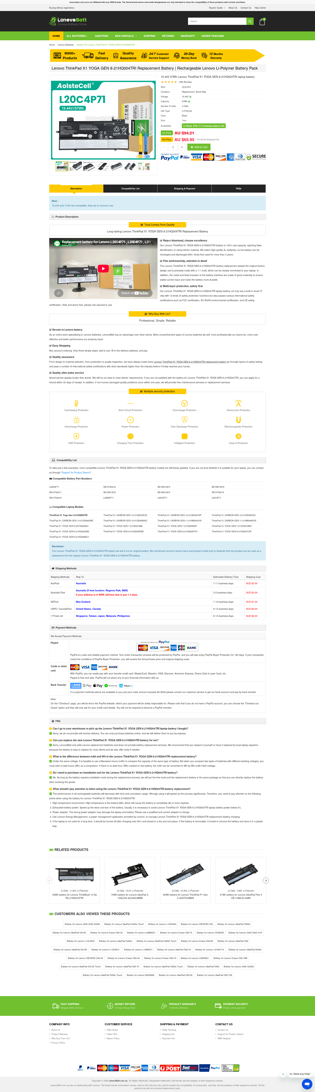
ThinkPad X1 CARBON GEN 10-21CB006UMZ (71, 520)
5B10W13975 (218, 486)
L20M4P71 (108, 497)
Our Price (166, 139)
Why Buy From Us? (60, 1038)
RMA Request (224, 1038)
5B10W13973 (164, 486)
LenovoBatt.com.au (118, 1080)
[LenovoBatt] (68, 21)
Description (76, 188)
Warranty (188, 36)
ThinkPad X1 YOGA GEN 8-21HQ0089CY (69, 536)
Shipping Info (168, 1034)
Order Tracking (212, 36)
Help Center (260, 7)
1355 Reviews (185, 81)
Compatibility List (130, 188)
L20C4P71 (162, 497)
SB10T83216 (55, 497)
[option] (103, 120)
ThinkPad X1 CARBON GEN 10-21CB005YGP (179, 515)
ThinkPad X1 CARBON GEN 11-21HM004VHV (180, 520)
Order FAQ (112, 1034)
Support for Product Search (76, 472)
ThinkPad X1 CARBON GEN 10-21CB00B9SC (125, 520)
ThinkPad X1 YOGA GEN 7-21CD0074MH (232, 525)
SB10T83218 (109, 486)
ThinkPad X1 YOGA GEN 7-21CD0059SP (177, 525)
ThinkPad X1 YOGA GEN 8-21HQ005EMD (123, 531)
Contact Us (246, 7)
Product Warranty (59, 1034)
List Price (166, 132)
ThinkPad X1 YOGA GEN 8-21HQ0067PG (177, 531)
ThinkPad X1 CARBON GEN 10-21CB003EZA (125, 515)
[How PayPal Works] (210, 1068)
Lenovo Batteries (66, 44)
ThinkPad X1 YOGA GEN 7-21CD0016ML (123, 525)
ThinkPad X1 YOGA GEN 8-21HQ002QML (69, 531)
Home (56, 36)
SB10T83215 (218, 492)
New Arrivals (125, 36)
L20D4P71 (54, 486)
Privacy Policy (58, 1042)
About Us (233, 7)
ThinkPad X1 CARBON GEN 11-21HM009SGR (234, 520)
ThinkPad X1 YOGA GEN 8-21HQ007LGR (231, 531)
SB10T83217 (55, 492)
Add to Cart (200, 147)
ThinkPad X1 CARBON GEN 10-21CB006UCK (234, 515)
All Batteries (76, 36)
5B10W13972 (109, 492)
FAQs (238, 188)
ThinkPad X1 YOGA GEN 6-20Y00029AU (68, 525)
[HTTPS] (230, 1068)
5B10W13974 (164, 492)
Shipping (150, 36)
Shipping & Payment (184, 188)
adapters (101, 36)
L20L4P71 (216, 497)
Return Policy (113, 1038)
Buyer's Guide (215, 7)
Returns (168, 36)
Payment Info (168, 1038)
